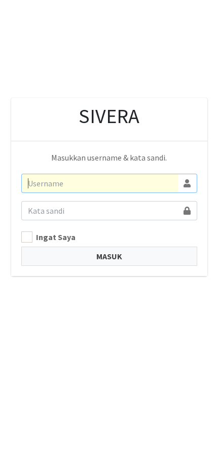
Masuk (109, 256)
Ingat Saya (56, 237)
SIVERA (109, 116)
